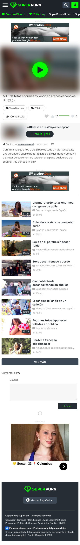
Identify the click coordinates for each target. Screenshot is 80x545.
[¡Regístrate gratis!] (74, 5)
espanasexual (26, 144)
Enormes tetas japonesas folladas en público (49, 322)
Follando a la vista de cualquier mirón (53, 224)
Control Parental (36, 535)
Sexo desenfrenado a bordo (51, 261)
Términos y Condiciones (29, 519)
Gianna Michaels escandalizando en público (50, 283)
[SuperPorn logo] (25, 6)
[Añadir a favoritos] (47, 116)
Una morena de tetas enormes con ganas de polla (52, 204)
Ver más (40, 362)
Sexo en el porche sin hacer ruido (51, 243)
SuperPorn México (60, 14)
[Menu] (5, 5)
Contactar (10, 519)
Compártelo (17, 116)
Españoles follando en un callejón (49, 302)
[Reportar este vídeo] (52, 144)
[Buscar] (66, 5)
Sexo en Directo (15, 14)
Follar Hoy (39, 14)
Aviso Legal (48, 519)
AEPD (49, 535)
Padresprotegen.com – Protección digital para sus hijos (37, 528)
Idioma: (40, 500)
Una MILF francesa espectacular (44, 342)
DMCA (62, 522)
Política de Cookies (27, 522)
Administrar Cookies (48, 522)
